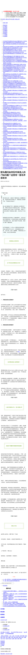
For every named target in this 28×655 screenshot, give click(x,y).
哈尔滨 (9, 638)
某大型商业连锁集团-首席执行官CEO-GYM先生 (14, 67)
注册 (6, 22)
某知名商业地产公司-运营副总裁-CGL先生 (13, 80)
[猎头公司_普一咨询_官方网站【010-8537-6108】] (14, 19)
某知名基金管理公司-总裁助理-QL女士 (12, 123)
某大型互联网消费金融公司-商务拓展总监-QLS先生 (15, 57)
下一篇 (11, 580)
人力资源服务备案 (9, 633)
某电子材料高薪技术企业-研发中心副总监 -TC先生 (14, 50)
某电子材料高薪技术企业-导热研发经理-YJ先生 (14, 42)
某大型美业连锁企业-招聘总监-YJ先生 (12, 86)
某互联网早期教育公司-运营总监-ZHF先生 (12, 168)
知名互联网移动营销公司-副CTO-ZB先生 (12, 49)
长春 (7, 638)
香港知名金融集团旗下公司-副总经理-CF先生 (13, 69)
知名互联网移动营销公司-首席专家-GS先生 (13, 165)
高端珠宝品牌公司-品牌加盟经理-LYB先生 (12, 48)
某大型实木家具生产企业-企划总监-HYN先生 (13, 52)
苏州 (4, 637)
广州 (16, 635)
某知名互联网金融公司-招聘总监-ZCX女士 (13, 119)
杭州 (22, 637)
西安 (20, 637)
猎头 (19, 351)
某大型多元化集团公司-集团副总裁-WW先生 (13, 76)
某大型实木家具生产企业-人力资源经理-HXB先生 (14, 60)
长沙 (4, 638)
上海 (13, 635)
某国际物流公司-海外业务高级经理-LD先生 (13, 131)
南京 (26, 635)
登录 (4, 22)
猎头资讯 (5, 585)
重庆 (23, 635)
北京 (10, 635)
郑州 (17, 637)
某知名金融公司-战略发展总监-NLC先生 (12, 106)
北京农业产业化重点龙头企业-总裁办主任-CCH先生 (15, 41)
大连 (2, 638)
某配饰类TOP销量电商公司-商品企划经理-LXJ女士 (14, 85)
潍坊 (21, 638)
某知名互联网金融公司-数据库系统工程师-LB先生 (14, 64)
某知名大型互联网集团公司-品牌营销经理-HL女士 (14, 83)
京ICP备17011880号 (5, 632)
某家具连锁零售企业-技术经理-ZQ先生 (12, 113)
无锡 (18, 638)
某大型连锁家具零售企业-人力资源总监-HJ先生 (14, 152)
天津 (21, 635)
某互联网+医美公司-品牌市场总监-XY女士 (13, 93)
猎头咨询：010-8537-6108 (6, 653)
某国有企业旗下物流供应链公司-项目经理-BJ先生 (14, 148)
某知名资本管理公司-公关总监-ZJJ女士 (12, 164)
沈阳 (16, 638)
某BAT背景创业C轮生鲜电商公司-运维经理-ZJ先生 (14, 74)
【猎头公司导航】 (5, 635)
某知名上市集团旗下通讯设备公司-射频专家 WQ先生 (15, 163)
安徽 (25, 637)
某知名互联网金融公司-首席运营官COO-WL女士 (14, 68)
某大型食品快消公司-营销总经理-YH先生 (12, 124)
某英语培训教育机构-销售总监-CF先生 (12, 161)
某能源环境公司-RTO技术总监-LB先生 (12, 75)
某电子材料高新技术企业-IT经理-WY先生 (12, 59)
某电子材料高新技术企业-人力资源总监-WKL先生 (14, 65)
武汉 (7, 637)
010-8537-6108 (4, 619)
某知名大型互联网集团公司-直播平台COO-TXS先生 (15, 105)
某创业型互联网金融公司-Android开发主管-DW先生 (15, 167)
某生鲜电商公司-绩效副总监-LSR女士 (11, 112)
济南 (15, 637)
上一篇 (15, 579)
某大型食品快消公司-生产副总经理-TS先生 (13, 115)
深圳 (18, 635)
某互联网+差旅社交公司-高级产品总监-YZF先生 (14, 82)
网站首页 (5, 25)
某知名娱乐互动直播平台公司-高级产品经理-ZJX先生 (15, 46)
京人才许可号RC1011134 (16, 632)
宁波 (12, 637)
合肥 (13, 638)
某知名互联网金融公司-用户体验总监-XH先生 (13, 56)
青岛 (2, 637)
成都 (9, 637)
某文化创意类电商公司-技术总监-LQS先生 (12, 138)
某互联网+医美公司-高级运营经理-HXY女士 (13, 108)
